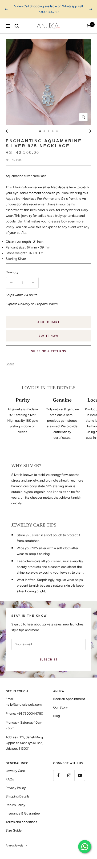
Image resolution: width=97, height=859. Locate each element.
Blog (56, 716)
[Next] (89, 131)
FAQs (10, 779)
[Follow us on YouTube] (79, 775)
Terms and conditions (21, 822)
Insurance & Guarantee (23, 813)
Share (10, 364)
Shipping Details (17, 796)
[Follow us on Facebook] (58, 775)
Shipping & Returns (48, 351)
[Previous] (8, 131)
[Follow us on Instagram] (69, 775)
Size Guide (14, 830)
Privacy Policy (16, 788)
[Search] (17, 26)
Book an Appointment (69, 699)
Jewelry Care (15, 771)
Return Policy (15, 805)
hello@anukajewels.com (24, 705)
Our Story (60, 707)
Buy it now (48, 335)
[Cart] (89, 26)
